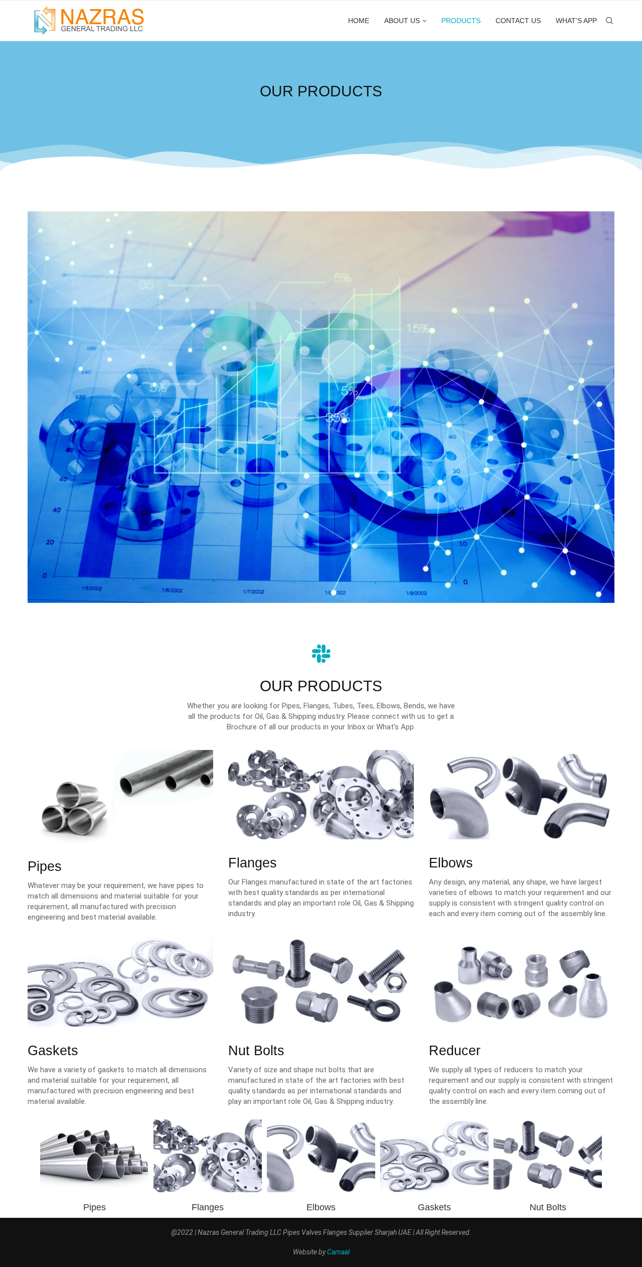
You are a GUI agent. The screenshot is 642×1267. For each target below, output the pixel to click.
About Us (402, 21)
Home (358, 21)
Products (460, 21)
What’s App (576, 21)
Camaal (338, 1252)
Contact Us (518, 21)
